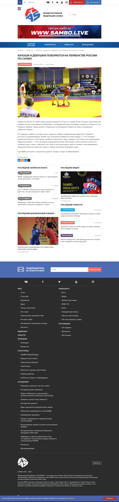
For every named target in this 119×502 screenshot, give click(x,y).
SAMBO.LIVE (69, 45)
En (25, 2)
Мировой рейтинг (27, 374)
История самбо (26, 319)
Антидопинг (23, 382)
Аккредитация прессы (70, 312)
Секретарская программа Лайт (32, 316)
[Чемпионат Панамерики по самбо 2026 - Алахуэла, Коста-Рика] (38, 231)
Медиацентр (64, 289)
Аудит (23, 304)
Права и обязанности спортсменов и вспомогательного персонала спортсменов (37, 394)
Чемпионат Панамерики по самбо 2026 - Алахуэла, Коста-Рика (36, 248)
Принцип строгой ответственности (34, 399)
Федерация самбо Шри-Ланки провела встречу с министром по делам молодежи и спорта (36, 203)
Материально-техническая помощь (34, 323)
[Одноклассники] (22, 160)
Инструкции (66, 335)
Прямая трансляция (69, 300)
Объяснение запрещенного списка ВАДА (36, 411)
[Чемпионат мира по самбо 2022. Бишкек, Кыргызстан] (81, 182)
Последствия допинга (29, 403)
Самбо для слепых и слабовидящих (34, 378)
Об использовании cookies (72, 319)
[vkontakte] (48, 2)
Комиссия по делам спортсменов (33, 370)
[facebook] (52, 2)
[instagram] (66, 2)
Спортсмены (23, 351)
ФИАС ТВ (65, 304)
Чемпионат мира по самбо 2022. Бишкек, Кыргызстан (79, 197)
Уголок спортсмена (28, 308)
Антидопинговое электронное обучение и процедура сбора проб (36, 432)
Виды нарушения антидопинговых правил (37, 407)
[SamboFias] (23, 462)
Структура (24, 296)
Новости (29, 50)
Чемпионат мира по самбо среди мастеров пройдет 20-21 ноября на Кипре (80, 228)
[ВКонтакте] (19, 160)
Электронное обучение (29, 362)
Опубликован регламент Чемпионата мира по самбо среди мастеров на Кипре (80, 215)
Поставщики (64, 324)
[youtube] (62, 2)
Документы (25, 300)
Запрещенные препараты (30, 415)
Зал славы (24, 312)
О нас (23, 292)
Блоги (64, 308)
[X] (28, 160)
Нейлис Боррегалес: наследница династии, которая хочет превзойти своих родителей (80, 240)
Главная (21, 50)
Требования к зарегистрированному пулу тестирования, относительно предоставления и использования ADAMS (39, 439)
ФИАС (20, 289)
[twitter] (57, 2)
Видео (64, 296)
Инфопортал (50, 45)
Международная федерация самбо (53, 14)
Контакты (24, 327)
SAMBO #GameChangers (30, 355)
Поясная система (31, 45)
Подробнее (71, 498)
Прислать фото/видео (70, 316)
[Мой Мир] (25, 160)
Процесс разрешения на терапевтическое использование (36, 420)
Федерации (22, 331)
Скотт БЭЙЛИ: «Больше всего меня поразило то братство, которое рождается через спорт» (36, 191)
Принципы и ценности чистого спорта (35, 386)
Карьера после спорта (29, 358)
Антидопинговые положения (32, 390)
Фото (64, 292)
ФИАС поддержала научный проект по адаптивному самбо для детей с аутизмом (38, 178)
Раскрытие (25, 445)
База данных (87, 45)
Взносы (31, 2)
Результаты (25, 346)
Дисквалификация (27, 448)
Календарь (22, 339)
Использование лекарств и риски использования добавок (39, 426)
